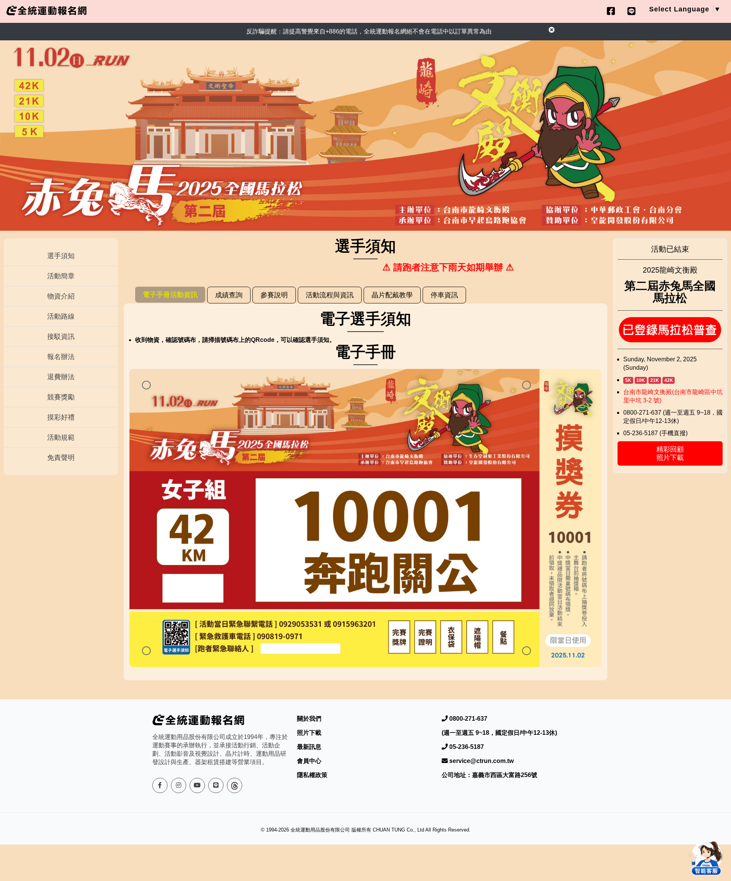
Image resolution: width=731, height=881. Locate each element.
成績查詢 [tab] (229, 295)
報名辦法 (61, 357)
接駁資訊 (61, 336)
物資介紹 (61, 296)
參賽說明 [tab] (274, 295)
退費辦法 (61, 377)
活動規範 (61, 437)
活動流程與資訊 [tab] (330, 295)
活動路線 (61, 316)
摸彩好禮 (61, 417)
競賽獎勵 (61, 397)
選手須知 (61, 256)
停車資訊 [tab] (444, 295)
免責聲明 (61, 457)
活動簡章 (61, 276)
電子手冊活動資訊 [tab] (170, 294)
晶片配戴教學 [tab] (392, 295)
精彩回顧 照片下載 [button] (670, 453)
